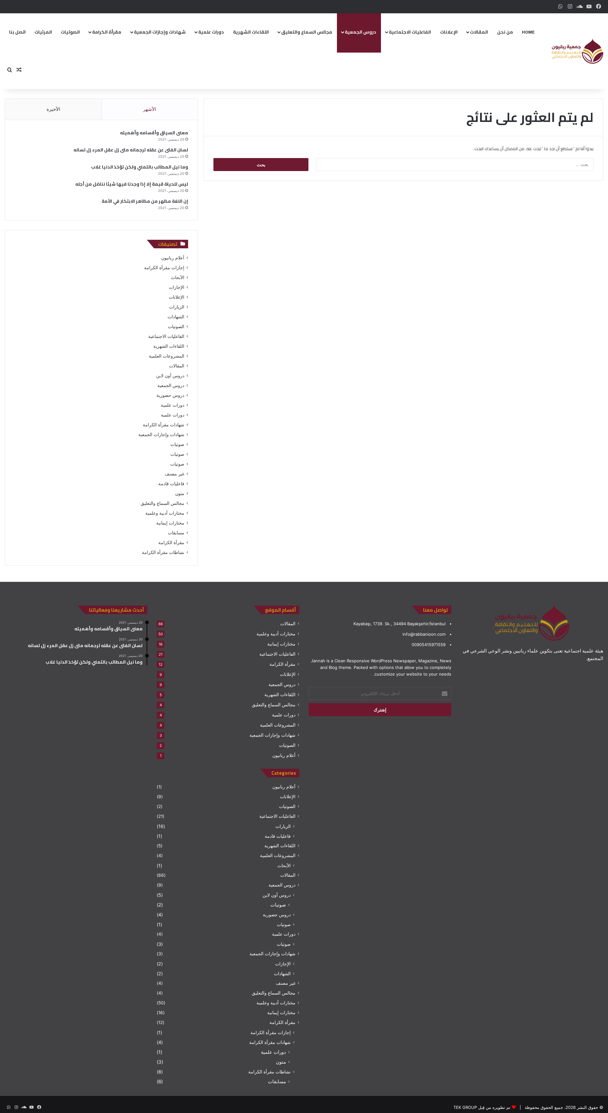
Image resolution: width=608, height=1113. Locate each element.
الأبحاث (177, 277)
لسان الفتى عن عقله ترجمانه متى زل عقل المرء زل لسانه (130, 150)
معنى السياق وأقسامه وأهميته (154, 133)
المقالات (479, 32)
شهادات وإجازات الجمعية (160, 32)
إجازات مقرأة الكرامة (164, 267)
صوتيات (177, 444)
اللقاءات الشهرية (251, 32)
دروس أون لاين (170, 375)
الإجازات (176, 287)
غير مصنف (174, 473)
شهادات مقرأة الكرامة (163, 424)
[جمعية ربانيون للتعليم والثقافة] (577, 51)
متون (179, 493)
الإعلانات (449, 32)
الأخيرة (53, 109)
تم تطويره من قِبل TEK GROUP (481, 1107)
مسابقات (176, 532)
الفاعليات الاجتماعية (410, 32)
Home (528, 32)
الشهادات (176, 316)
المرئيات (43, 32)
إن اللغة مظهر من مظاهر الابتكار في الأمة (145, 201)
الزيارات (176, 306)
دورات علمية (211, 32)
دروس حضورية (170, 395)
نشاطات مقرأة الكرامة (163, 552)
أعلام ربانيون (172, 257)
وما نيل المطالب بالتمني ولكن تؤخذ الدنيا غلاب (139, 167)
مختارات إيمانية (170, 522)
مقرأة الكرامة (106, 32)
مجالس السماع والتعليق (306, 32)
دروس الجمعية (360, 32)
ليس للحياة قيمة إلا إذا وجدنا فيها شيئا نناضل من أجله (131, 184)
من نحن (505, 32)
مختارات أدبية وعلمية (164, 513)
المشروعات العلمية (166, 356)
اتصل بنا (17, 32)
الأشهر (149, 109)
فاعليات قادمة (171, 483)
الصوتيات (70, 32)
